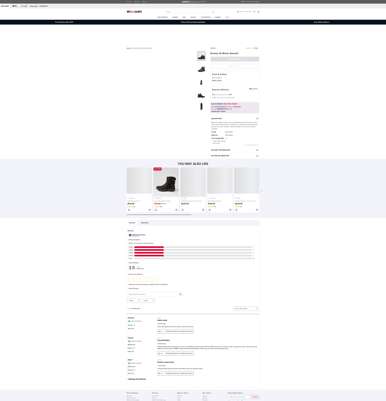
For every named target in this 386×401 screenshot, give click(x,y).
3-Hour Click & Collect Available (193, 22)
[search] (213, 11)
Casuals (205, 398)
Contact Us (155, 396)
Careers (154, 398)
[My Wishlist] (254, 11)
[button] (261, 191)
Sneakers (205, 400)
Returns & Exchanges (133, 400)
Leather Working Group (159, 400)
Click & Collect (131, 398)
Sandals (179, 396)
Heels (179, 400)
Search (255, 397)
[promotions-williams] (193, 42)
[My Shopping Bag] (258, 11)
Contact (129, 1)
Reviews (132, 223)
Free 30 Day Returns (321, 22)
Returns (144, 1)
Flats (178, 398)
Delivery (136, 1)
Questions (145, 223)
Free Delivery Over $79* (64, 22)
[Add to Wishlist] (149, 210)
